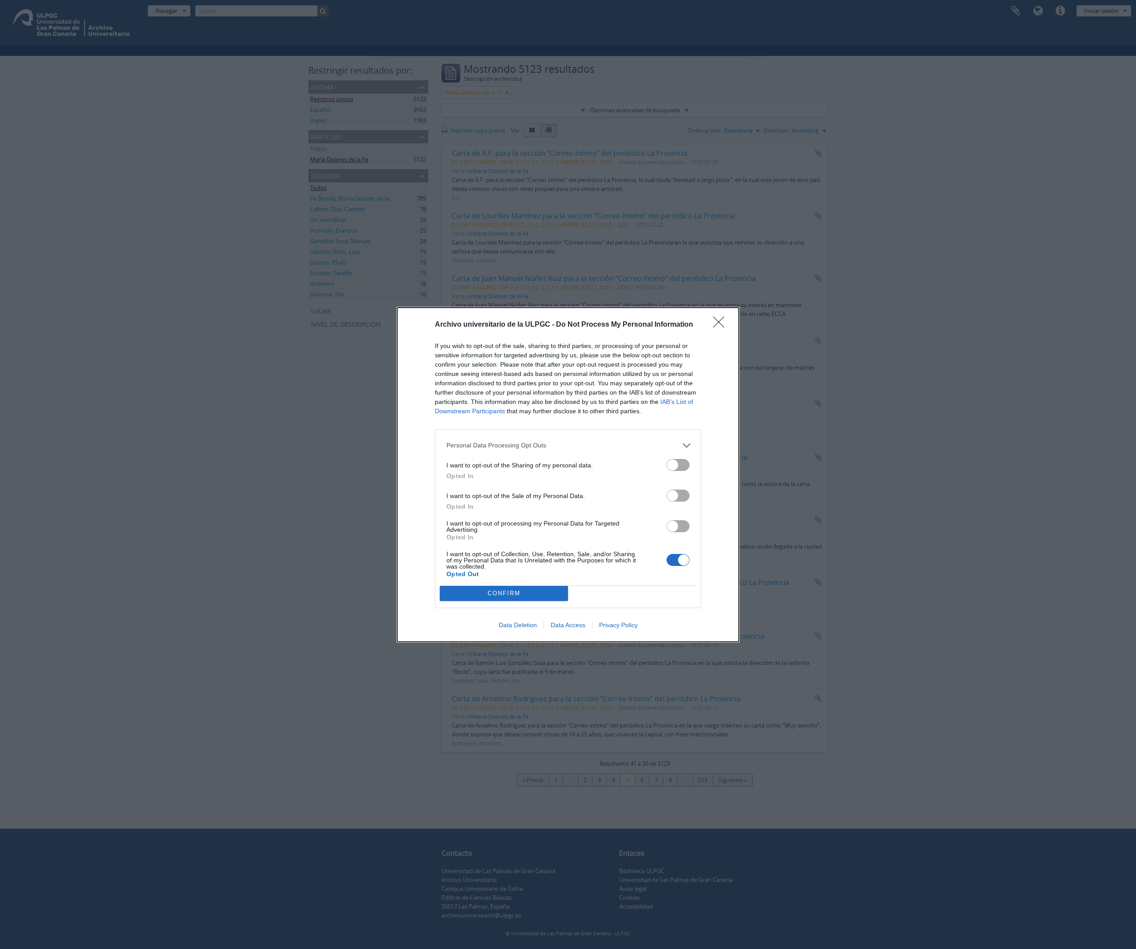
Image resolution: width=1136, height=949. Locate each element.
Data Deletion (518, 625)
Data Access (568, 625)
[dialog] (568, 475)
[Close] (721, 324)
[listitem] (568, 445)
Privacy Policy (618, 625)
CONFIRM (504, 593)
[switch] (678, 465)
